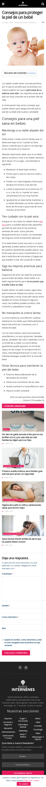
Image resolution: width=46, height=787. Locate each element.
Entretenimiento (8, 732)
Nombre (6, 605)
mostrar (32, 73)
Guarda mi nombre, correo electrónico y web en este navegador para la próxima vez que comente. (23, 643)
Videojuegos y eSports (38, 738)
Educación (8, 728)
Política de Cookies (31, 780)
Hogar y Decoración (23, 719)
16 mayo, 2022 (7, 22)
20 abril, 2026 (8, 545)
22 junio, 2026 (8, 443)
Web (4, 628)
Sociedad (38, 726)
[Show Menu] (3, 4)
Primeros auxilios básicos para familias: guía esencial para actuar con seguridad (22, 472)
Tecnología (38, 729)
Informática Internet (13, 466)
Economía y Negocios (8, 723)
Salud (6, 429)
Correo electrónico (10, 617)
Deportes (8, 718)
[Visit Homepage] (22, 3)
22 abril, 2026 (8, 477)
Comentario (8, 574)
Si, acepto (23, 784)
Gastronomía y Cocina (8, 736)
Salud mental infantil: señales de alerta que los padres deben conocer (21, 540)
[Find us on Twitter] (26, 668)
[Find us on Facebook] (20, 668)
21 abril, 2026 (8, 511)
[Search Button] (43, 4)
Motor (38, 718)
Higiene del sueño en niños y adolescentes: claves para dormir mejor (21, 506)
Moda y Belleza (23, 735)
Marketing (23, 730)
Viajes (38, 733)
